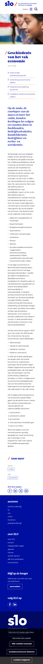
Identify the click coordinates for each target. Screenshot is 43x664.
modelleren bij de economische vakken (22, 95)
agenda (11, 549)
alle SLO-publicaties (15, 559)
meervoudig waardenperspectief (18, 74)
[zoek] (36, 9)
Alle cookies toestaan (22, 644)
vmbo (11, 469)
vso (9, 513)
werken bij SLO (14, 556)
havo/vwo (11, 520)
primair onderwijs (15, 507)
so (9, 510)
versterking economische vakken (20, 81)
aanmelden (16, 587)
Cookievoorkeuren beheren (21, 652)
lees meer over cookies (21, 638)
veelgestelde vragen (16, 546)
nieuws (11, 553)
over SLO (11, 539)
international (13, 563)
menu (26, 9)
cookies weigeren (21, 660)
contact (11, 543)
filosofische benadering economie (19, 88)
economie (13, 478)
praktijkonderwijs (15, 523)
